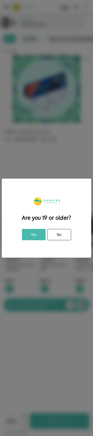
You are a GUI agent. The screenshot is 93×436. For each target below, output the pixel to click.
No (59, 234)
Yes (34, 234)
